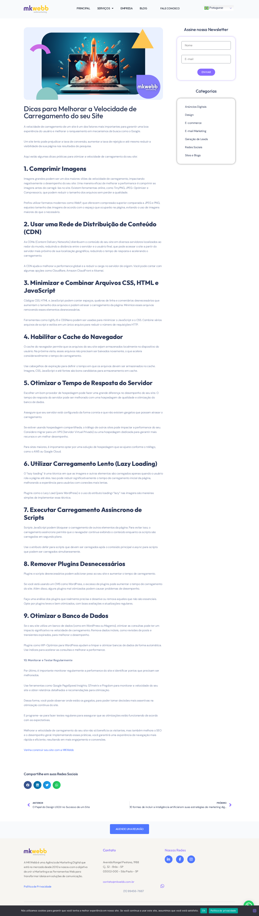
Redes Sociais (193, 147)
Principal (83, 8)
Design (189, 115)
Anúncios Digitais (195, 107)
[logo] (35, 852)
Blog (143, 8)
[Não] (254, 910)
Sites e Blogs (193, 155)
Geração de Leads (196, 139)
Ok (203, 910)
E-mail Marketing (195, 131)
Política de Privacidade (37, 886)
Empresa (127, 8)
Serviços (103, 8)
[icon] (168, 859)
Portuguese (216, 7)
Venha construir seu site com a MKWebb (49, 750)
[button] (28, 785)
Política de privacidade (223, 910)
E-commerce (193, 123)
